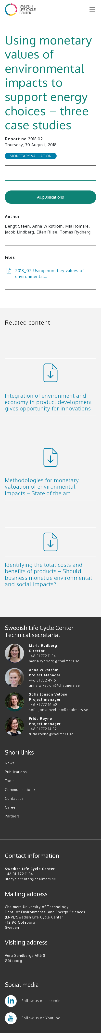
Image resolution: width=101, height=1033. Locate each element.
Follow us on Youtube (41, 1018)
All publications (50, 197)
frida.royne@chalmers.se (51, 734)
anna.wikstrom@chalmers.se (54, 685)
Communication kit (21, 789)
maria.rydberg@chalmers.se (54, 661)
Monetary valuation (31, 156)
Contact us (14, 798)
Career (11, 807)
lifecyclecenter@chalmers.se (30, 879)
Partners (12, 816)
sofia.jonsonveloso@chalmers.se (58, 710)
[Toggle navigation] (92, 9)
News (10, 763)
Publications (16, 772)
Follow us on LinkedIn (41, 1001)
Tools (10, 781)
